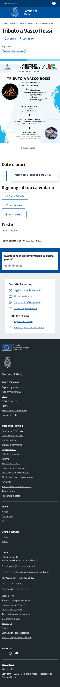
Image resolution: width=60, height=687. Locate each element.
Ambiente (6, 482)
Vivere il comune (17, 23)
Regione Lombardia (11, 3)
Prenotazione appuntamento (16, 600)
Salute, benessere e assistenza (16, 486)
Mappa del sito (9, 669)
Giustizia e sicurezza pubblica (15, 472)
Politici (5, 405)
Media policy (8, 664)
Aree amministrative (11, 392)
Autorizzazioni (8, 491)
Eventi (29, 23)
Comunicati (7, 516)
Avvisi (4, 521)
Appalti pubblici (9, 449)
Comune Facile (9, 677)
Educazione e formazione (14, 468)
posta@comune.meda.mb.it (22, 566)
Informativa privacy (11, 619)
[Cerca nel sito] (52, 12)
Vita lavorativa (9, 440)
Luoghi (5, 537)
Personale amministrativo (14, 410)
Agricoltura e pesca (11, 495)
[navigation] (3, 12)
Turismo (5, 458)
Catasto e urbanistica (12, 454)
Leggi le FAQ (8, 595)
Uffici (4, 396)
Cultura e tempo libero (12, 435)
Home (4, 23)
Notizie (5, 511)
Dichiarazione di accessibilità (15, 632)
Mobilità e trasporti (11, 463)
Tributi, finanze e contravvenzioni (17, 477)
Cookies (5, 628)
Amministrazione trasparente (16, 614)
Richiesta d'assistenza (12, 609)
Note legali (7, 623)
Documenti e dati (10, 415)
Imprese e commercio (12, 445)
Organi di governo (10, 387)
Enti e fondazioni (10, 401)
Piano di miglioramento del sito (16, 637)
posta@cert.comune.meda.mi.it (34, 572)
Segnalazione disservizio (13, 605)
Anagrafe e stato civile (12, 431)
